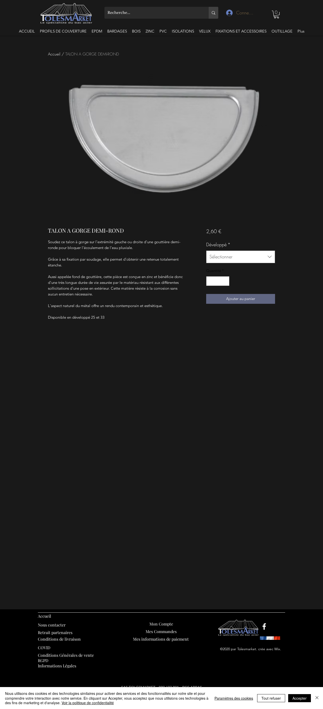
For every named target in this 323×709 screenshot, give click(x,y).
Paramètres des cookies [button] (233, 698)
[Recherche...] (213, 13)
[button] (276, 14)
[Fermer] (317, 698)
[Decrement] (210, 281)
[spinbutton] (217, 281)
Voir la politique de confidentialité (88, 702)
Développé (218, 244)
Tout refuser (271, 698)
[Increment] (225, 281)
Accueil (54, 54)
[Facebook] (264, 626)
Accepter (299, 698)
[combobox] (240, 257)
